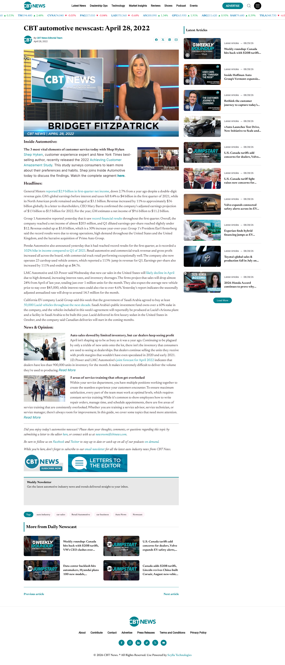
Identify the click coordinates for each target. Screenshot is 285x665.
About (82, 632)
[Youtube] (164, 643)
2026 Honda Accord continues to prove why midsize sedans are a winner (242, 285)
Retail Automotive (81, 515)
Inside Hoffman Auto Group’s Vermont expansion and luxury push (242, 77)
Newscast (137, 515)
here (65, 434)
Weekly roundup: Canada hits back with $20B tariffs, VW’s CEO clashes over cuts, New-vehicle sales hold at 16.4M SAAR (81, 546)
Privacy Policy (198, 632)
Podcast (181, 5)
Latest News (79, 5)
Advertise (127, 632)
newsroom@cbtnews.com (111, 434)
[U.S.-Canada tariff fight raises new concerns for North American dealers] (202, 178)
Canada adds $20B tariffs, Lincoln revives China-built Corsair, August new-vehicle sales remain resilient (160, 571)
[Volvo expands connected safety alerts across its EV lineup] (202, 204)
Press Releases (146, 632)
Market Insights (138, 5)
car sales (61, 515)
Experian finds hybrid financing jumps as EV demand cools (238, 233)
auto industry (43, 515)
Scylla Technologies (179, 655)
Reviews (155, 5)
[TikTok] (147, 643)
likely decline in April (160, 273)
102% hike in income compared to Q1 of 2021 (55, 250)
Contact (112, 632)
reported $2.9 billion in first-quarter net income (77, 191)
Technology (118, 5)
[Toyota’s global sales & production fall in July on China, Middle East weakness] (202, 256)
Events (194, 5)
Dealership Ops (99, 5)
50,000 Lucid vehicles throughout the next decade (57, 305)
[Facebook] (156, 39)
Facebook (58, 442)
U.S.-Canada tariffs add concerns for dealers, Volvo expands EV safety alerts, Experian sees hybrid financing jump (160, 546)
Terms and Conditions (172, 632)
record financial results (106, 218)
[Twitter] (155, 643)
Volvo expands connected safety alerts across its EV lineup (240, 207)
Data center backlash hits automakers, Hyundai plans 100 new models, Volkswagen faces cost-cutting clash (81, 571)
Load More (222, 300)
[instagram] (130, 643)
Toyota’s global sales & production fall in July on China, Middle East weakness (240, 259)
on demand (151, 442)
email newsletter (95, 449)
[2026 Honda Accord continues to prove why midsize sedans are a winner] (202, 282)
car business (102, 515)
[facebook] (122, 643)
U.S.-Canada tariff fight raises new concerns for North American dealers (239, 181)
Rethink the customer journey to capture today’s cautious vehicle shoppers (241, 103)
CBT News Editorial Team (49, 38)
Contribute (97, 632)
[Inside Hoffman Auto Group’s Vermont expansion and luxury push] (202, 74)
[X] (163, 39)
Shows (168, 5)
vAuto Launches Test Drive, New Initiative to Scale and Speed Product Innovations (242, 129)
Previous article (34, 594)
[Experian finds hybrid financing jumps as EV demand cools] (202, 230)
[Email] (176, 39)
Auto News (120, 515)
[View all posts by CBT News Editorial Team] (29, 40)
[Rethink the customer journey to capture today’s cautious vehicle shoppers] (202, 100)
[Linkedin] (169, 39)
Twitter (74, 442)
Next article (171, 594)
